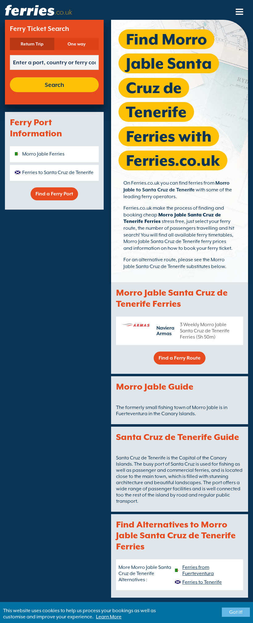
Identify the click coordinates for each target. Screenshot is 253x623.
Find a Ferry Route (180, 358)
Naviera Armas (165, 330)
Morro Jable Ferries (43, 154)
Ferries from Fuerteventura (198, 570)
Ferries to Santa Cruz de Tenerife (57, 172)
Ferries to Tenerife (202, 582)
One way (76, 43)
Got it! (236, 612)
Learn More (109, 617)
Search (54, 84)
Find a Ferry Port (54, 194)
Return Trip (32, 43)
